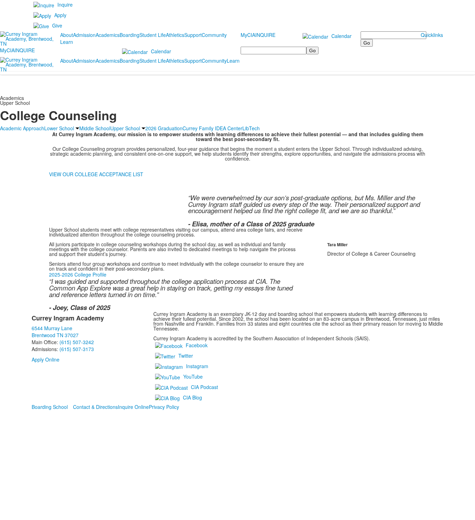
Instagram (197, 365)
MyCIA (248, 34)
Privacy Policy (164, 406)
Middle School (94, 128)
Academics (108, 34)
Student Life (152, 34)
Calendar (341, 35)
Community (214, 34)
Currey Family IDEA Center (212, 128)
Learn (66, 41)
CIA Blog (192, 397)
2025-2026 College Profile (77, 274)
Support (193, 34)
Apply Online (45, 359)
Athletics (175, 34)
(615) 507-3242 (76, 342)
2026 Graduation (164, 128)
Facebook (197, 344)
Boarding (129, 34)
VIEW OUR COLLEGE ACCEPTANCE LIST (96, 174)
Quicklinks (432, 34)
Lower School (59, 128)
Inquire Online (133, 406)
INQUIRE (265, 34)
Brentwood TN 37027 (55, 335)
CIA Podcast (204, 386)
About (66, 34)
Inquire (65, 4)
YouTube (193, 376)
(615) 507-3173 (76, 349)
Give (57, 25)
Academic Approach (22, 128)
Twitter (185, 355)
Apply (60, 14)
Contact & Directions (95, 406)
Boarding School (50, 406)
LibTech (251, 128)
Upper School (125, 128)
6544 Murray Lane (52, 328)
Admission (84, 34)
